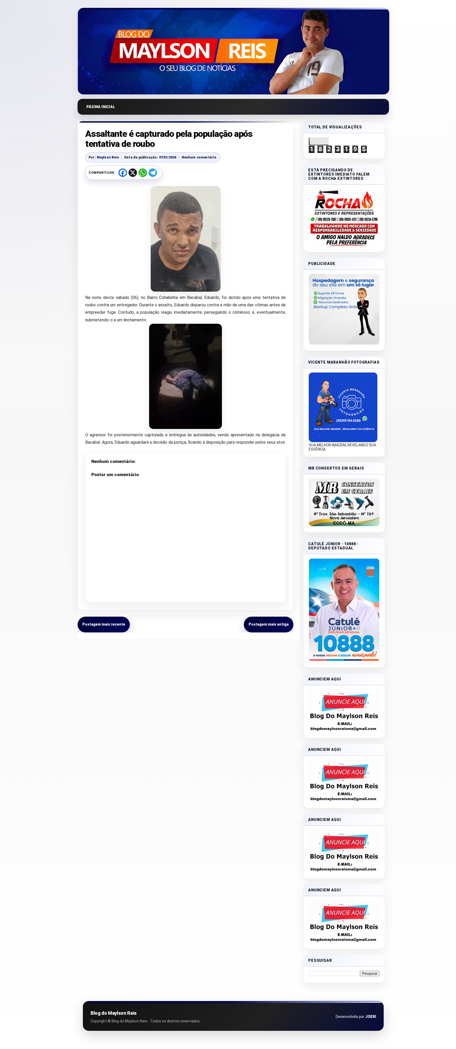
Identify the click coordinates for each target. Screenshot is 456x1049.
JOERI (370, 1016)
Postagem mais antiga (269, 624)
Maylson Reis (108, 157)
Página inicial (100, 107)
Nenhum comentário (199, 157)
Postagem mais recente (103, 624)
